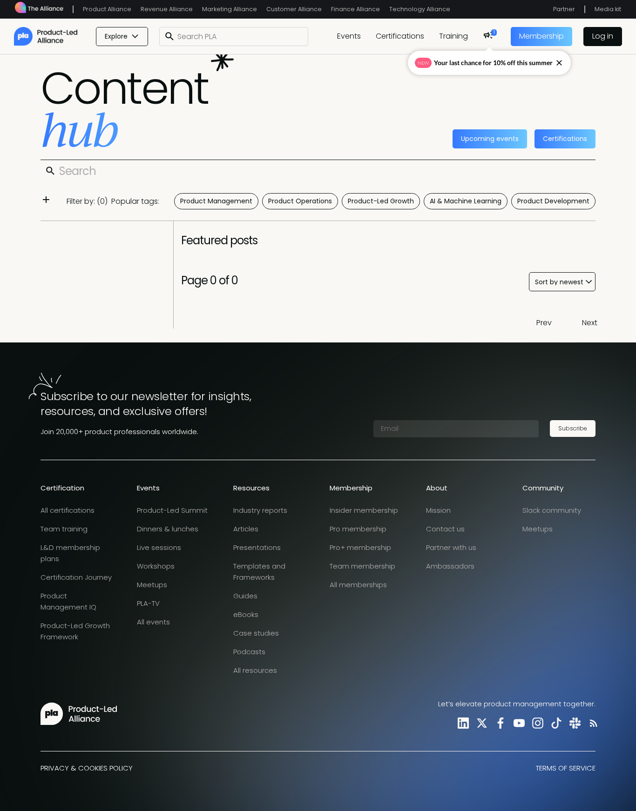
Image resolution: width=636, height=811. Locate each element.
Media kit (608, 9)
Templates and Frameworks (259, 571)
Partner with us (451, 547)
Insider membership (364, 510)
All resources (255, 670)
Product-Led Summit (172, 510)
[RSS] (591, 723)
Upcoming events (490, 138)
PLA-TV (148, 603)
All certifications (68, 510)
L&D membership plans (70, 553)
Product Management (216, 201)
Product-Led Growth (381, 201)
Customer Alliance (294, 9)
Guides (245, 596)
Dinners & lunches (167, 529)
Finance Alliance (355, 9)
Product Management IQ (68, 601)
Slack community (551, 510)
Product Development (553, 201)
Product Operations (300, 201)
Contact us (445, 529)
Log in (602, 36)
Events (349, 36)
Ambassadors (450, 566)
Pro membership (358, 529)
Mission (438, 510)
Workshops (156, 566)
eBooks (245, 614)
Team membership (362, 566)
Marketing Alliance (229, 9)
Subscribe (572, 428)
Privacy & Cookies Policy (87, 768)
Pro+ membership (360, 547)
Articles (245, 529)
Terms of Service (565, 768)
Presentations (257, 547)
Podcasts (249, 652)
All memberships (358, 585)
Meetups (152, 585)
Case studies (256, 633)
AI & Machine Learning (465, 201)
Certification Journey (76, 577)
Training (453, 36)
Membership (541, 36)
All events (153, 622)
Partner (564, 9)
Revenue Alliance (167, 9)
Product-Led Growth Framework (75, 631)
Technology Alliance (419, 9)
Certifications (400, 36)
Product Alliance (107, 9)
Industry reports (260, 510)
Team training (64, 529)
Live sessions (159, 547)
